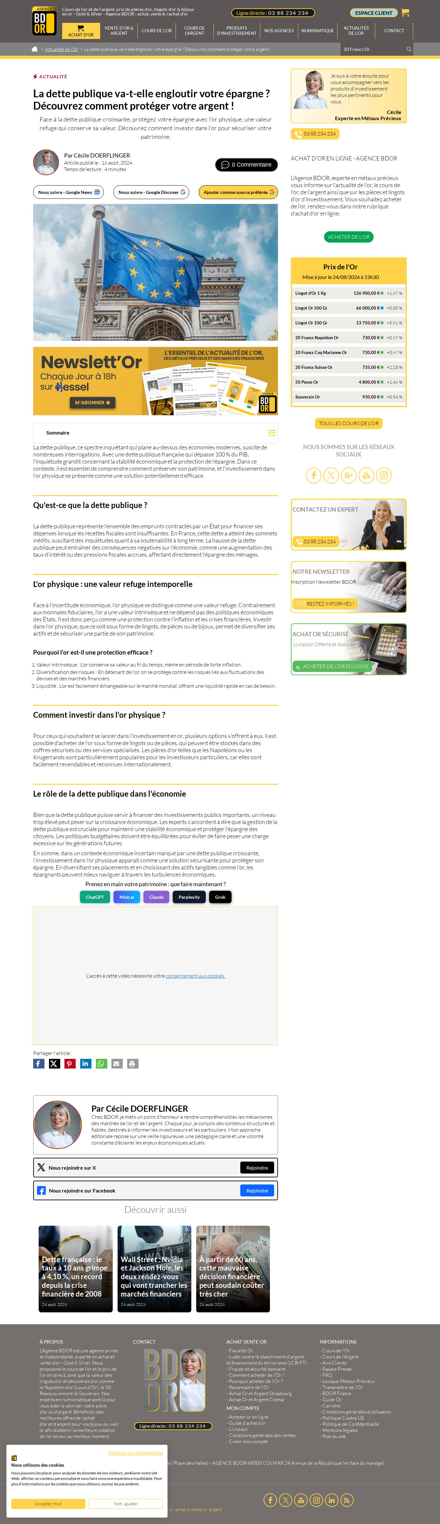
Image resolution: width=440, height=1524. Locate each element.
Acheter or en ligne (249, 1417)
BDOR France (336, 1393)
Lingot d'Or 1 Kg (310, 293)
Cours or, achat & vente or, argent (189, 1509)
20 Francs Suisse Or (313, 367)
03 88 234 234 (288, 13)
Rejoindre (257, 1168)
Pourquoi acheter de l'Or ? (256, 1381)
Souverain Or (307, 396)
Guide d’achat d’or (247, 1423)
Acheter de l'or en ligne (335, 666)
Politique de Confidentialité (350, 1424)
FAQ (327, 1375)
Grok (220, 897)
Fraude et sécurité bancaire (257, 1369)
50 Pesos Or (306, 382)
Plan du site (334, 1436)
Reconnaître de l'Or (249, 1387)
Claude (156, 897)
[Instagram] (384, 475)
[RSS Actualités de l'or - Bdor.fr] (347, 1500)
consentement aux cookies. (195, 976)
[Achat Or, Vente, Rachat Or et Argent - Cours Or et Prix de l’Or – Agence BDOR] (44, 33)
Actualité (53, 76)
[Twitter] (331, 475)
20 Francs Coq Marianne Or (321, 352)
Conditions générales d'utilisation (356, 1412)
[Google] (349, 475)
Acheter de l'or (349, 237)
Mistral (127, 897)
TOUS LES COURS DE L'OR (349, 423)
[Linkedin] (332, 1500)
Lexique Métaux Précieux (348, 1381)
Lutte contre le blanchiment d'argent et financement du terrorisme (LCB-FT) (266, 1360)
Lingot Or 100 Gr (311, 322)
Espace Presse (337, 1369)
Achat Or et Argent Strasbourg (260, 1393)
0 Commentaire (252, 164)
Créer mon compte (248, 1441)
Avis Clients (334, 1363)
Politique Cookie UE (343, 1418)
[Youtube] (366, 475)
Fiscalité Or (241, 1350)
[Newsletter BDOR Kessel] (155, 381)
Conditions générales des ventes (262, 1435)
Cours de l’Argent (340, 1357)
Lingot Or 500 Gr (311, 308)
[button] (155, 433)
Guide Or (332, 1399)
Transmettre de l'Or (342, 1387)
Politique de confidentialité (136, 1453)
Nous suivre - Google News (65, 192)
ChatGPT (95, 897)
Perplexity (189, 897)
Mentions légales (340, 1430)
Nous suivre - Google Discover (149, 192)
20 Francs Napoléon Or (317, 337)
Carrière (331, 1406)
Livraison (238, 1429)
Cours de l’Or (336, 1350)
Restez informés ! (330, 603)
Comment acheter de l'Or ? (256, 1375)
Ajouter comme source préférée (236, 192)
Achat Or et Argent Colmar (257, 1399)
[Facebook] (313, 475)
